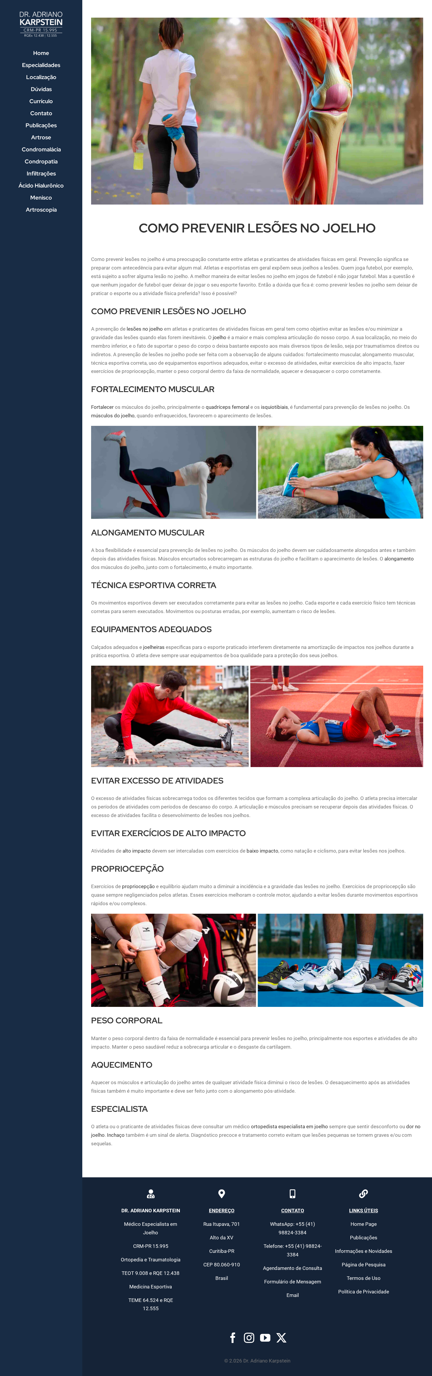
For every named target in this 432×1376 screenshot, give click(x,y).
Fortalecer (102, 407)
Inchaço (116, 1135)
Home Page (364, 1224)
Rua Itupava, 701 (221, 1224)
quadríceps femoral (227, 407)
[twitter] (281, 1338)
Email (293, 1295)
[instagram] (249, 1338)
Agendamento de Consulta (292, 1268)
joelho (219, 337)
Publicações (363, 1238)
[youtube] (265, 1338)
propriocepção (138, 886)
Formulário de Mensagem (292, 1282)
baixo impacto (262, 851)
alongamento (399, 559)
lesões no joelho (145, 329)
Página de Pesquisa (364, 1265)
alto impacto (137, 851)
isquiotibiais (274, 407)
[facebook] (233, 1338)
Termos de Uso (364, 1278)
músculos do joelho (113, 416)
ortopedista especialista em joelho (289, 1126)
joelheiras (154, 647)
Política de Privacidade (363, 1292)
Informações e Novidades (363, 1251)
